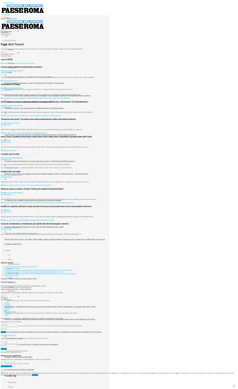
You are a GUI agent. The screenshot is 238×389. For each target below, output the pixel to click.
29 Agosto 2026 (6, 72)
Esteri (6, 36)
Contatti (7, 15)
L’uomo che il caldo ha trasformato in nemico (21, 67)
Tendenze (11, 291)
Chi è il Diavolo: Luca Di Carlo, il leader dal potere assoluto (31, 344)
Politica (7, 17)
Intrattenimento (10, 40)
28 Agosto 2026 (6, 124)
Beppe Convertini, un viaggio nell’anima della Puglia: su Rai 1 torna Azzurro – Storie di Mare (46, 174)
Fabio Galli (6, 140)
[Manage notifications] (234, 385)
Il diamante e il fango (10, 84)
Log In (19, 352)
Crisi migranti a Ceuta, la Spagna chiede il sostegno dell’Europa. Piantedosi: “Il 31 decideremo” (44, 102)
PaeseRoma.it (9, 3)
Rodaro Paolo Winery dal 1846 (18, 357)
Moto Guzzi (12, 382)
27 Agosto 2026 (6, 229)
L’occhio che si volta (10, 154)
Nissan (10, 387)
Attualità (7, 306)
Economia (8, 308)
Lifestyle (7, 313)
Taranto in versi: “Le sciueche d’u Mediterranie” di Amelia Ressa (34, 108)
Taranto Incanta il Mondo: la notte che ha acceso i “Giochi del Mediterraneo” (39, 161)
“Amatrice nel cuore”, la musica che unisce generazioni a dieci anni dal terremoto (38, 119)
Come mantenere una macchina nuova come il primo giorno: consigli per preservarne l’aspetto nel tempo (53, 332)
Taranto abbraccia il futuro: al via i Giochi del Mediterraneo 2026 (34, 227)
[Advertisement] (15, 248)
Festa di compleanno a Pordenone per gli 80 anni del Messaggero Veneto (35, 224)
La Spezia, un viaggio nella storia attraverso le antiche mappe (32, 200)
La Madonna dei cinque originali (19, 370)
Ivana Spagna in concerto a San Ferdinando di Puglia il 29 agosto (34, 83)
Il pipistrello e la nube (11, 171)
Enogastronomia (14, 264)
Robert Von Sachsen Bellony (13, 70)
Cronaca (7, 305)
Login (6, 315)
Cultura (11, 54)
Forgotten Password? (8, 335)
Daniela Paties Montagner (12, 227)
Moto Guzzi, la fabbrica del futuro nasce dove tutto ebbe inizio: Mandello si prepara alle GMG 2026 (49, 307)
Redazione (6, 210)
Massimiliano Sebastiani (11, 123)
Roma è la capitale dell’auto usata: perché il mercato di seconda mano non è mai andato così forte (46, 206)
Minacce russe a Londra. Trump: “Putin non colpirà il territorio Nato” (32, 189)
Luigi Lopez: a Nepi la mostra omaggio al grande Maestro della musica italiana (40, 135)
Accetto (35, 375)
